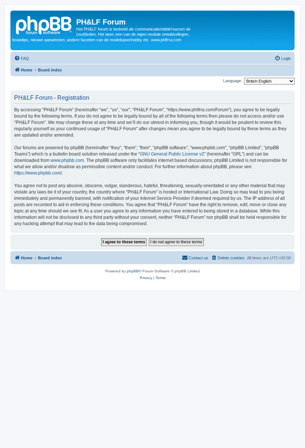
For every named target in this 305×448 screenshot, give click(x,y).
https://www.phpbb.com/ (38, 173)
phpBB (133, 271)
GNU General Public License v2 (172, 154)
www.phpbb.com (67, 160)
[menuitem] (21, 58)
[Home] (44, 24)
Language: (232, 81)
